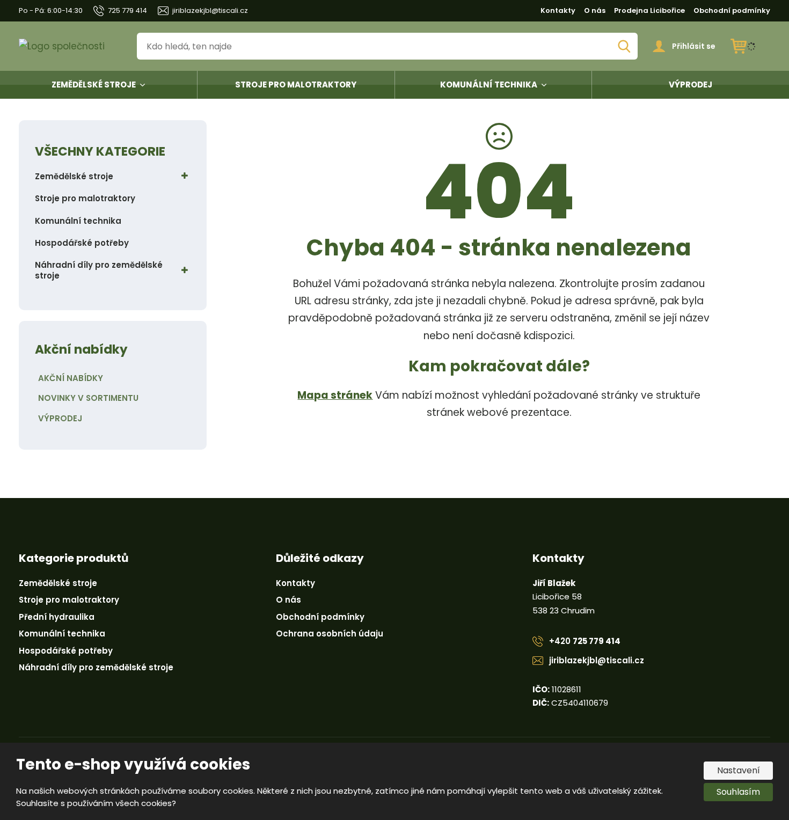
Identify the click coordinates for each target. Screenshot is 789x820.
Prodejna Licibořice (649, 10)
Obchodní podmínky (731, 10)
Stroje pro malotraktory (295, 84)
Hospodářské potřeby (82, 242)
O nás (594, 10)
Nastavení (738, 770)
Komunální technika (488, 84)
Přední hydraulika (56, 617)
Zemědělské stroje (94, 84)
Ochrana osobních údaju (329, 633)
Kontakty (557, 10)
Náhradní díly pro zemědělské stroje (99, 270)
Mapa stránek (334, 395)
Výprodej (690, 84)
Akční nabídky (70, 378)
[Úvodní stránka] (70, 46)
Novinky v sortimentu (88, 398)
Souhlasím (738, 792)
